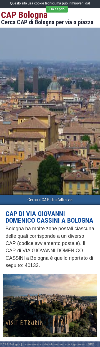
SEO (91, 344)
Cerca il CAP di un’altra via (50, 199)
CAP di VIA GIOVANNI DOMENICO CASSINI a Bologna (49, 217)
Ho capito (56, 9)
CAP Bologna (24, 14)
